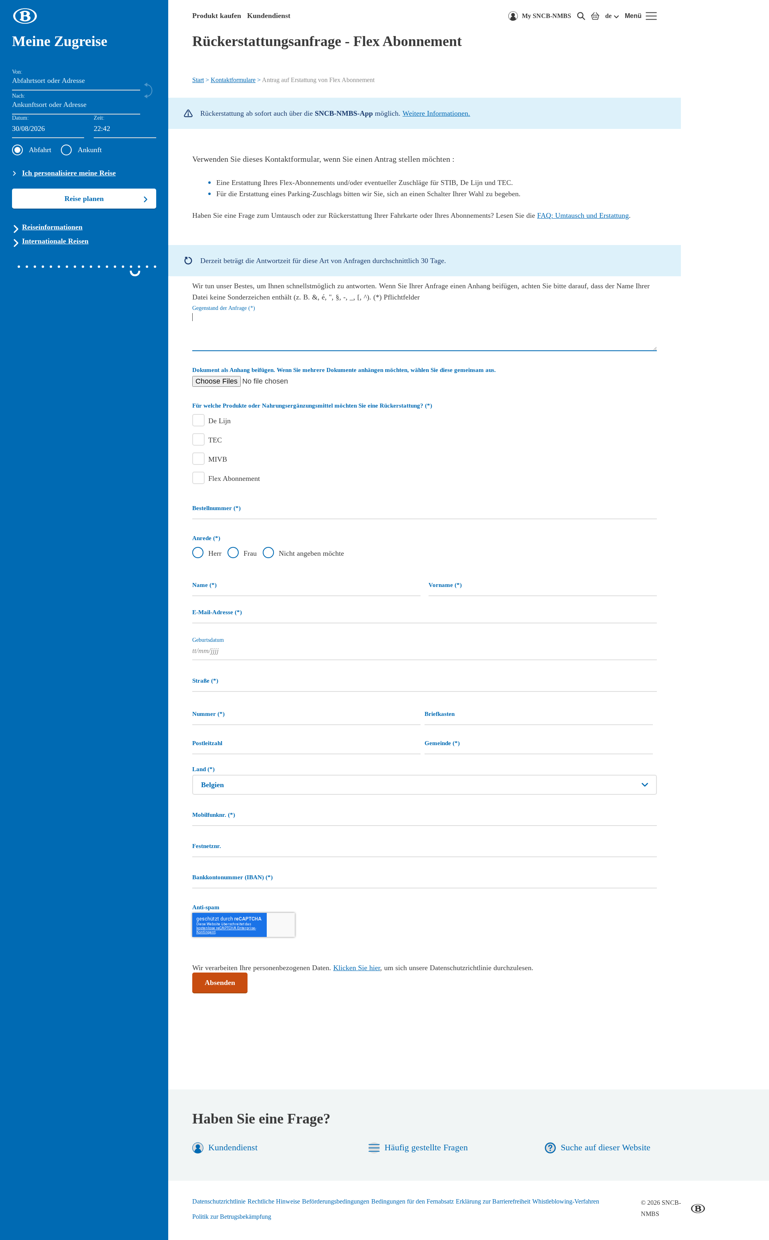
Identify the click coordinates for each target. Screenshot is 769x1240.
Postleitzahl (207, 743)
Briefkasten (440, 713)
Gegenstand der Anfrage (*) (223, 308)
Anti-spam (205, 907)
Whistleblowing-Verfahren (565, 1201)
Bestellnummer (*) (216, 507)
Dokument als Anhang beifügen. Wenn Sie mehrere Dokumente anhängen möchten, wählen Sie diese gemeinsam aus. (344, 369)
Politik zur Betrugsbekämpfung (231, 1216)
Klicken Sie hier (356, 968)
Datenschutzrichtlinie (219, 1201)
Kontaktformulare (233, 79)
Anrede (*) (206, 538)
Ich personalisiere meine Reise (69, 173)
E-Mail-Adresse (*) (217, 612)
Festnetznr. (206, 845)
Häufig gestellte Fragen (426, 1147)
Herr (214, 553)
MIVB (217, 459)
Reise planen (84, 199)
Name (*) (204, 584)
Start (198, 79)
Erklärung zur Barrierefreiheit (493, 1201)
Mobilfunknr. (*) (213, 814)
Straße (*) (205, 680)
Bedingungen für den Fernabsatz (412, 1201)
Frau (250, 553)
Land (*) (203, 769)
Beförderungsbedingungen (335, 1201)
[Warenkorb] (595, 16)
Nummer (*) (208, 713)
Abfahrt (40, 150)
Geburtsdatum (208, 640)
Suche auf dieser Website (605, 1147)
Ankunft (90, 150)
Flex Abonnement (234, 478)
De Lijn (219, 421)
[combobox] (125, 129)
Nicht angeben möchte (311, 553)
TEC (215, 440)
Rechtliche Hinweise (274, 1201)
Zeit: (99, 118)
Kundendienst (268, 16)
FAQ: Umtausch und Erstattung (583, 215)
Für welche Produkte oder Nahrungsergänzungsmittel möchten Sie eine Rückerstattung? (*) (312, 405)
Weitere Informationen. (436, 113)
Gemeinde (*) (442, 743)
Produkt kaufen (216, 16)
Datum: (20, 118)
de (608, 15)
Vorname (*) (445, 584)
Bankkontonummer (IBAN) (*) (232, 877)
